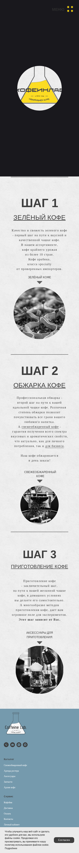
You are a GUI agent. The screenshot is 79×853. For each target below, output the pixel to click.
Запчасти (8, 781)
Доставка (8, 808)
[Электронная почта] (12, 744)
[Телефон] (6, 744)
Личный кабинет (12, 824)
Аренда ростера (11, 770)
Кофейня (8, 802)
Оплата (7, 813)
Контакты (8, 819)
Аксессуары (9, 776)
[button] (62, 9)
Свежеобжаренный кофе (15, 765)
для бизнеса (54, 446)
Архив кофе (9, 787)
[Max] (25, 744)
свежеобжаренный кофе (40, 426)
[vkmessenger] (18, 744)
